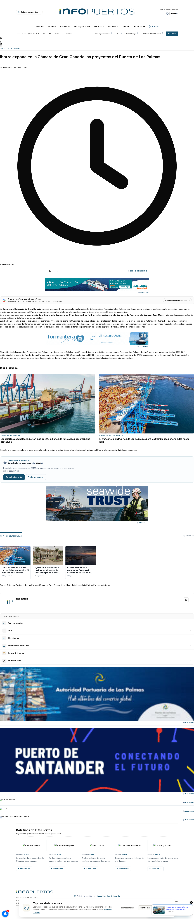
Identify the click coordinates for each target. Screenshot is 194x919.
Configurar (145, 908)
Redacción (5, 67)
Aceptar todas (162, 908)
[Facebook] (97, 40)
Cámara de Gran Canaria (49, 585)
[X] (97, 38)
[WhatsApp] (97, 42)
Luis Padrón (87, 585)
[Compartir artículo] (57, 270)
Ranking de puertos (102, 34)
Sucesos (52, 26)
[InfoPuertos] (97, 12)
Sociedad (112, 26)
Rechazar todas (127, 908)
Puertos (39, 26)
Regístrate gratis (14, 477)
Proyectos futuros (101, 585)
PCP (118, 34)
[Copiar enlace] (1, 45)
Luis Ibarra (77, 585)
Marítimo (98, 26)
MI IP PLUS (172, 33)
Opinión (125, 26)
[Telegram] (97, 43)
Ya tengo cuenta (36, 477)
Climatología (131, 34)
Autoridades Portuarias (152, 34)
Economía (64, 26)
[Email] (186, 599)
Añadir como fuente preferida (176, 300)
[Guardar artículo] (50, 270)
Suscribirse (25, 869)
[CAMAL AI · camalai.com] (172, 13)
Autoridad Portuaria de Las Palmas (22, 585)
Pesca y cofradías (82, 26)
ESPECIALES (139, 26)
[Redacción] (9, 601)
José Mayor (66, 585)
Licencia (137, 271)
